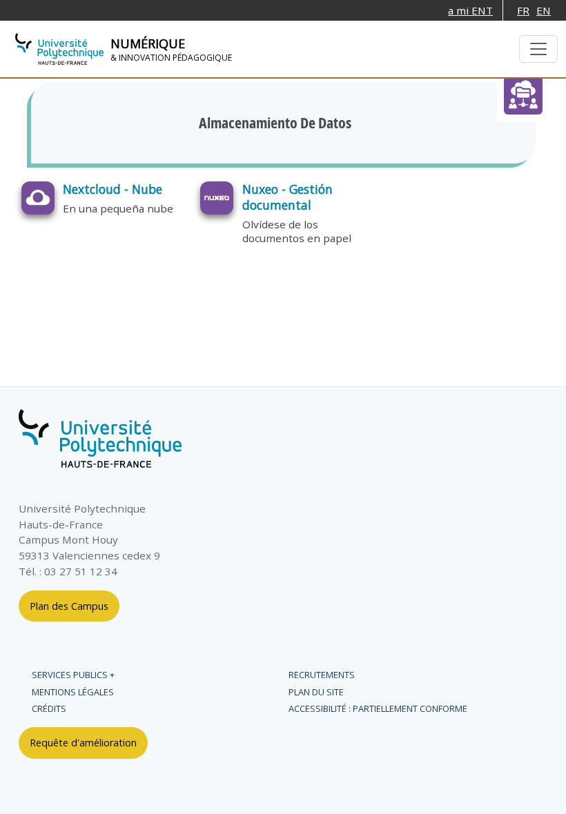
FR (523, 10)
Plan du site (316, 692)
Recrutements (322, 674)
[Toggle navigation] (538, 49)
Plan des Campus (69, 606)
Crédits (49, 708)
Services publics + (73, 674)
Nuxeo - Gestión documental (287, 197)
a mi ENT (470, 10)
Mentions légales (73, 692)
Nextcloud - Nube (112, 189)
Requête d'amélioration (83, 742)
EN (543, 10)
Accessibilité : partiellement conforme (378, 708)
